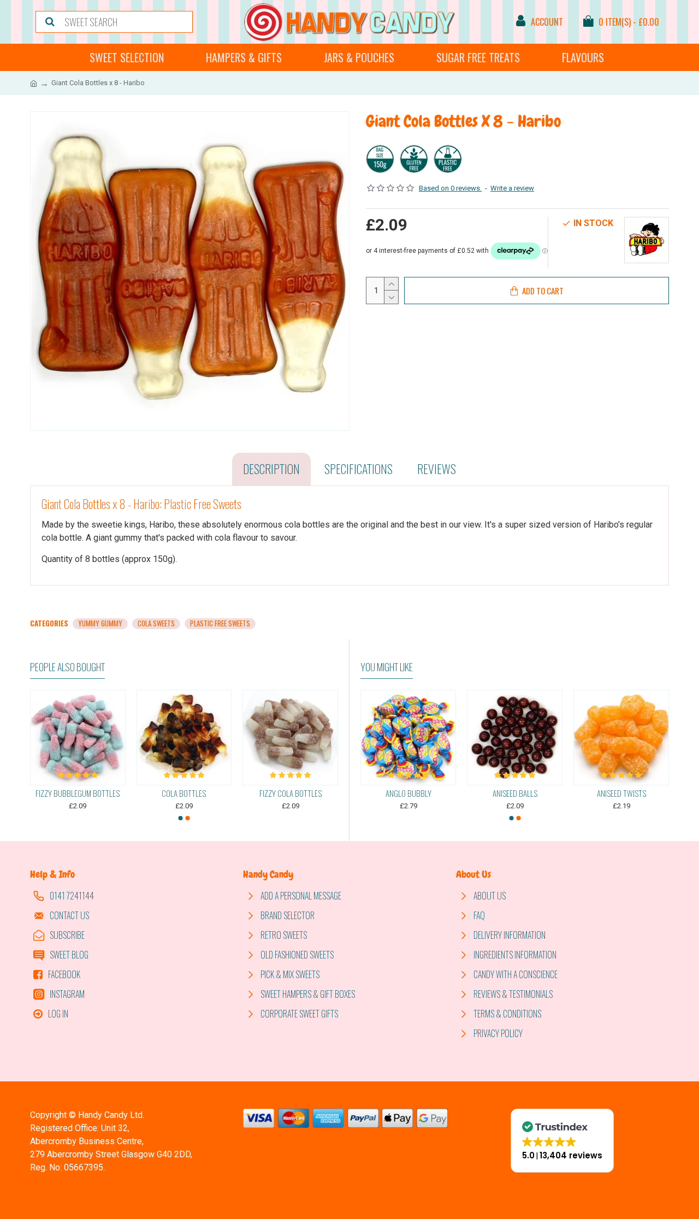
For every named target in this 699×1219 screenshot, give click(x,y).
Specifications (358, 468)
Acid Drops (512, 793)
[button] (181, 818)
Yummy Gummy (100, 623)
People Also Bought (67, 667)
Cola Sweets (156, 623)
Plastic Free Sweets (220, 623)
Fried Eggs (78, 793)
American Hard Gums (618, 793)
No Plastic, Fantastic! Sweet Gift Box (405, 793)
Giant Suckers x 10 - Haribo (290, 793)
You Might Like (386, 667)
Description (271, 468)
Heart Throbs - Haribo (183, 793)
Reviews (436, 468)
